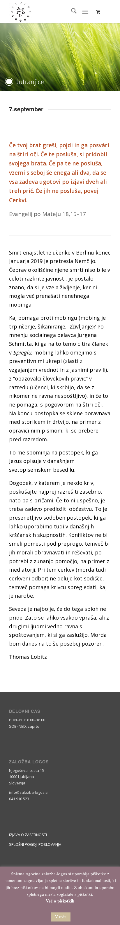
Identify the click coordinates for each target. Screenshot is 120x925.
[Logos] (50, 11)
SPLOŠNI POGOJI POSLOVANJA (35, 844)
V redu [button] (60, 916)
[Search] (71, 11)
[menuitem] (71, 11)
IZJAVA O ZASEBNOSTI (28, 834)
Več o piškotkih (60, 901)
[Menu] (85, 12)
